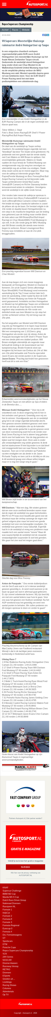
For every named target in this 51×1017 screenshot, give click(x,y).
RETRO (6, 969)
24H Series (8, 957)
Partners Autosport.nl (17, 818)
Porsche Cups (9, 947)
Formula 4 (7, 932)
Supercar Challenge (12, 891)
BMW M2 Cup (9, 894)
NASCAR (7, 960)
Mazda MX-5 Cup (11, 897)
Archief (5, 30)
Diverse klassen (10, 963)
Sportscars (8, 941)
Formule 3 (7, 922)
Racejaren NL (9, 906)
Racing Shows (9, 985)
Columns (7, 988)
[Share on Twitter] (46, 35)
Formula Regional (11, 925)
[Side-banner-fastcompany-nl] (25, 797)
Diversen (7, 972)
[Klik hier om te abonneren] (25, 842)
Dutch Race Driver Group (14, 900)
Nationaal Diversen (12, 903)
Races (15, 30)
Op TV (6, 995)
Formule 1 (7, 910)
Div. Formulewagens (12, 935)
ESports (6, 976)
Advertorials (8, 991)
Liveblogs (7, 982)
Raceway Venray (10, 966)
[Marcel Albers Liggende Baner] (25, 767)
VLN (5, 954)
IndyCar (6, 913)
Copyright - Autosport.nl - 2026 (25, 1013)
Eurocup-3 (7, 928)
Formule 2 (7, 916)
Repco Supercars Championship (18, 950)
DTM (5, 944)
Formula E (7, 919)
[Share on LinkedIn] (48, 35)
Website (26, 30)
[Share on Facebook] (43, 35)
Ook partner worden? (34, 818)
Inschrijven (25, 867)
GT (4, 938)
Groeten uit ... (9, 979)
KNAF (5, 887)
